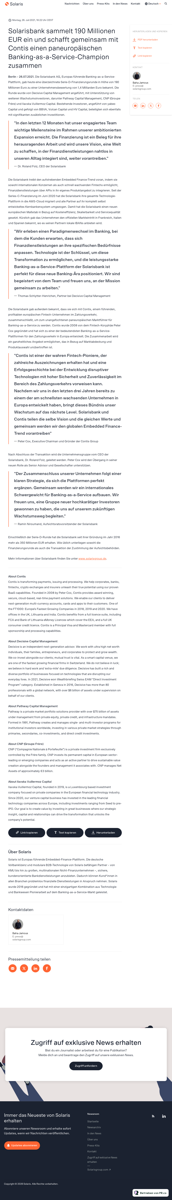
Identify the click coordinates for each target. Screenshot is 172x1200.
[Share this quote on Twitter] (129, 141)
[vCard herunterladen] (57, 920)
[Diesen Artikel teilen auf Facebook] (47, 968)
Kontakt (135, 4)
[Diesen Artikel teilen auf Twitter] (24, 968)
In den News (120, 4)
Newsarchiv (94, 1127)
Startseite (93, 1121)
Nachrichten (72, 4)
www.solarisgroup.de (92, 558)
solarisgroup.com (97, 1169)
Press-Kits (103, 4)
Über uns (88, 4)
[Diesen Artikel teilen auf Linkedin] (35, 968)
